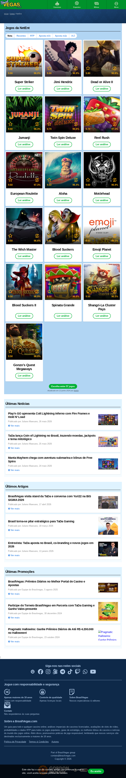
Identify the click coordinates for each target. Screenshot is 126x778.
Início (6, 14)
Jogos (12, 14)
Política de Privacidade (15, 741)
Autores (55, 741)
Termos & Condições (39, 741)
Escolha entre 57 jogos (63, 386)
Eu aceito (96, 771)
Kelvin (76, 391)
